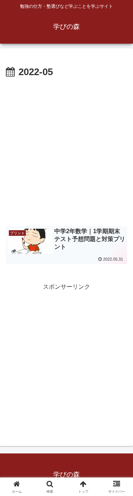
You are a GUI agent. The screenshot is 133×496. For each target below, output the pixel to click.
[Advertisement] (66, 151)
